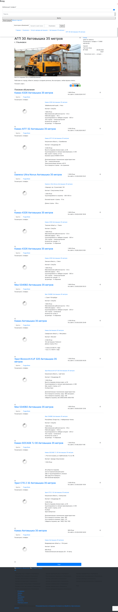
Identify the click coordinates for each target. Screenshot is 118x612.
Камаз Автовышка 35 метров (30, 321)
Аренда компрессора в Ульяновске (57, 584)
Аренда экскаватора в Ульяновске (26, 581)
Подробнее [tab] (26, 97)
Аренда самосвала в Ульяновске (56, 578)
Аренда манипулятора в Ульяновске (57, 573)
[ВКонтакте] (71, 86)
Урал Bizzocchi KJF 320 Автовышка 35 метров (35, 360)
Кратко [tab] (18, 97)
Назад (85, 37)
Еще (77, 585)
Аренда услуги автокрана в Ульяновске (27, 586)
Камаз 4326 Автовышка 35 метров (33, 92)
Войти (59, 18)
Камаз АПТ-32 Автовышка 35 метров (35, 128)
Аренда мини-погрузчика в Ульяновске (27, 584)
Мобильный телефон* (9, 7)
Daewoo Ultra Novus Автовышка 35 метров (38, 174)
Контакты (21, 601)
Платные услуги (23, 602)
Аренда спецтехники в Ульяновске (26, 578)
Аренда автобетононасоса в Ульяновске (89, 581)
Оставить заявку (37, 568)
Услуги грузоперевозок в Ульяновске (27, 589)
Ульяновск (52, 26)
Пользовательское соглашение (45, 606)
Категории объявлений (21, 25)
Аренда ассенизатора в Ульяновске (57, 581)
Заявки (20, 593)
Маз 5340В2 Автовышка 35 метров (33, 284)
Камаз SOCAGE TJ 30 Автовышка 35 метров (38, 443)
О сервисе (21, 591)
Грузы (19, 595)
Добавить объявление (23, 568)
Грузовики (21, 597)
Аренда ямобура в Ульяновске (86, 578)
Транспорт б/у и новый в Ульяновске (27, 573)
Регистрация (7, 20)
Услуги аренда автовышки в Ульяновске (58, 589)
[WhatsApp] (80, 86)
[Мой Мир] (75, 86)
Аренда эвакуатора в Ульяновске (56, 586)
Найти (62, 26)
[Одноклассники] (73, 86)
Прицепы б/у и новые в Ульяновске (26, 576)
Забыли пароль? (17, 20)
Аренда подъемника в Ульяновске (87, 573)
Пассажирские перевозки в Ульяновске (58, 576)
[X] (77, 86)
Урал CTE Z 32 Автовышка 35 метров (35, 483)
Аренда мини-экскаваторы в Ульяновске (89, 576)
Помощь (20, 599)
